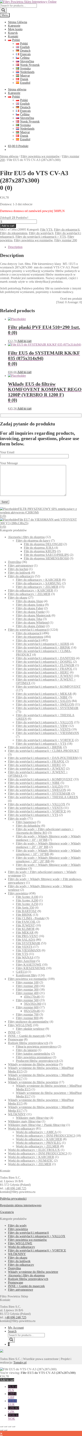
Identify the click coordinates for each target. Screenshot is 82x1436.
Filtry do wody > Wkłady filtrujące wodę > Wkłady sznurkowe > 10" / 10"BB (48, 852)
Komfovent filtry (26, 975)
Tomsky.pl (19, 1362)
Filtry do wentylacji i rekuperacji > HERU (42, 672)
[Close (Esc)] (13, 1426)
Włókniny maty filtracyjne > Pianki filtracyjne (36, 1125)
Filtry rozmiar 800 (27, 1018)
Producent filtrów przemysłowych (37, 1060)
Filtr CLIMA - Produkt (30, 918)
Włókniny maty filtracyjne (32, 1117)
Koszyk (13, 32)
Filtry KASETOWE (28, 964)
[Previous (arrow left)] (1, 1430)
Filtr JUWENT (25, 925)
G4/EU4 (21, 971)
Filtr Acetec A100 (27, 897)
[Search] (3, 10)
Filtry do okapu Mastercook (33, 615)
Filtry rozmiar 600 (27, 1007)
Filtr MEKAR (25, 932)
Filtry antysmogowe (20, 565)
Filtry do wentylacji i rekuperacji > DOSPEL (44, 661)
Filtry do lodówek (19, 572)
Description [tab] (15, 247)
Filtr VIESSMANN (28, 950)
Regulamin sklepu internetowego (20, 1205)
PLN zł (12, 1388)
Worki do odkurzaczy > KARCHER (39, 1139)
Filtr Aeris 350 (25, 907)
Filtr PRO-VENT (27, 936)
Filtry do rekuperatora (13, 233)
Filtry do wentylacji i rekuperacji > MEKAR (44, 693)
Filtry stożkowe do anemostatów (28, 1021)
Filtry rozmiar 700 (27, 1014)
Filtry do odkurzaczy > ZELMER (37, 587)
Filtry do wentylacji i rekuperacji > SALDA (43, 701)
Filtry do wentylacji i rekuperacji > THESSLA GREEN (43, 797)
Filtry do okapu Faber (29, 608)
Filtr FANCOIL (26, 921)
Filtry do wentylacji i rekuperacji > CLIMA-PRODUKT (43, 750)
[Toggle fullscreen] (5, 1426)
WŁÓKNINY (17, 1114)
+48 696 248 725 (15, 1188)
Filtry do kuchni (18, 569)
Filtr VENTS (24, 946)
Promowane (15, 1039)
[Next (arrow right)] (5, 1430)
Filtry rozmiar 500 (27, 1000)
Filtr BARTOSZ (26, 911)
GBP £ (12, 1395)
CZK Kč (13, 1409)
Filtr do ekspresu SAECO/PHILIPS (46, 554)
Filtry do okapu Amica (30, 604)
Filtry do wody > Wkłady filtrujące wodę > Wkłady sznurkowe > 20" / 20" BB (48, 859)
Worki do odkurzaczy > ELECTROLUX (34, 1150)
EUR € (12, 1402)
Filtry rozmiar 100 (27, 982)
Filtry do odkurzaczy (21, 576)
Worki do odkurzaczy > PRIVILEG (38, 1142)
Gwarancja (7, 1212)
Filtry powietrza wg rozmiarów (40, 156)
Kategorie (14, 25)
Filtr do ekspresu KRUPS (40, 551)
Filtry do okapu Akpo (29, 601)
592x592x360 (32, 1003)
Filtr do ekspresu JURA (39, 547)
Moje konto (15, 29)
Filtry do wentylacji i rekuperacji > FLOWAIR (45, 665)
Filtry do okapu (17, 597)
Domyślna (14, 562)
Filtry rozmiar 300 (27, 989)
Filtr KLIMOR (25, 929)
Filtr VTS (46, 229)
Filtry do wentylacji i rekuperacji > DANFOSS (45, 658)
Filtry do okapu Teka (29, 619)
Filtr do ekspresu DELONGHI (43, 544)
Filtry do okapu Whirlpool (32, 622)
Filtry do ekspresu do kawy (33, 540)
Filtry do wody (17, 818)
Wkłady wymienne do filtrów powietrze (33, 1082)
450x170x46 (32, 996)
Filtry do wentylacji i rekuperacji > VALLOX (44, 722)
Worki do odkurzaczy (21, 1128)
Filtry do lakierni (26, 1050)
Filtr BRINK (24, 914)
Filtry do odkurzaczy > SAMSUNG (38, 583)
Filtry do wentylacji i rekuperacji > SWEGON (45, 704)
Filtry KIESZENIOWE (30, 968)
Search (12, 1331)
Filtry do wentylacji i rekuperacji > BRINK (43, 647)
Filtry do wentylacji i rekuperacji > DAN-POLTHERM (43, 758)
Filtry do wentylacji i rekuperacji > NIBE (42, 697)
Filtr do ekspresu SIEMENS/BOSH (46, 558)
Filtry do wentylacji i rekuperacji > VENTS (43, 729)
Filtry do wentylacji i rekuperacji (28, 629)
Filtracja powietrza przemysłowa (36, 1046)
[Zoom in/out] (1, 1426)
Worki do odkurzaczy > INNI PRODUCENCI (45, 1135)
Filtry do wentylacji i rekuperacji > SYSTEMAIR (47, 708)
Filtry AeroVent (25, 961)
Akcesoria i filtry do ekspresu (26, 537)
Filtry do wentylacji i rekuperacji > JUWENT (44, 676)
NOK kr (13, 1416)
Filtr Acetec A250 (27, 904)
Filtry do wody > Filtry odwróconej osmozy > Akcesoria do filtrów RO (45, 830)
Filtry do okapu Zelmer (30, 626)
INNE (12, 1032)
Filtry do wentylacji (41, 233)
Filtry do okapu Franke (30, 611)
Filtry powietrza (18, 893)
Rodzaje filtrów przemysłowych (28, 1043)
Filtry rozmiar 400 (27, 993)
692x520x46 (32, 1011)
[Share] (9, 1426)
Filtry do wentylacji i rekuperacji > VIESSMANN (47, 733)
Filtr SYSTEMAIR (28, 943)
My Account (16, 1327)
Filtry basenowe (26, 822)
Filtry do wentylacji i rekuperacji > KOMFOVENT (48, 686)
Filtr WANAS (24, 957)
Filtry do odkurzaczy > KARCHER (38, 579)
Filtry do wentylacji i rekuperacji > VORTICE (45, 740)
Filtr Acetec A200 (27, 900)
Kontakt (13, 36)
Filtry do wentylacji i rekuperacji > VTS (41, 236)
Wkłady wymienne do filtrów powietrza (33, 1064)
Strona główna (17, 89)
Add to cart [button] (24, 341)
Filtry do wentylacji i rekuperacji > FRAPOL (44, 668)
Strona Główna (17, 22)
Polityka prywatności (13, 1198)
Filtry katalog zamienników (33, 1053)
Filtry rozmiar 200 (65, 240)
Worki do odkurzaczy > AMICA (36, 1132)
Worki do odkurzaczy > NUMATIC (30, 1160)
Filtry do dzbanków (28, 825)
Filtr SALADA (25, 939)
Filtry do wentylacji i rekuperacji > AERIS (42, 644)
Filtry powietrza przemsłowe (34, 1057)
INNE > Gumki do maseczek (26, 1036)
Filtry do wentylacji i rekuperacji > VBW (42, 726)
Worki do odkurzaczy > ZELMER (37, 1146)
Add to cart (8, 225)
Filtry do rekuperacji (66, 229)
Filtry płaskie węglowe (30, 1028)
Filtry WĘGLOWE (20, 1025)
